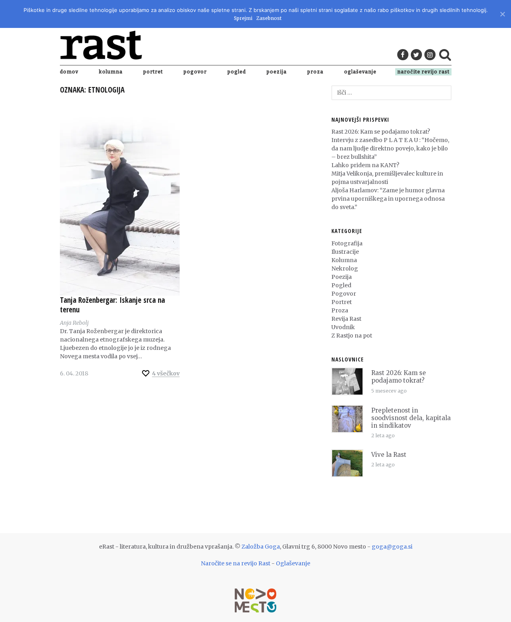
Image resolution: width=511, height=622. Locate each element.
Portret (153, 72)
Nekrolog (344, 268)
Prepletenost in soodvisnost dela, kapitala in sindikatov (411, 418)
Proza (315, 72)
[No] (502, 13)
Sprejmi (243, 18)
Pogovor (195, 72)
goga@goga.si (392, 546)
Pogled (237, 72)
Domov (69, 72)
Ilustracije (345, 251)
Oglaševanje (360, 72)
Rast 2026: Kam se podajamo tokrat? (380, 131)
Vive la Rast (388, 454)
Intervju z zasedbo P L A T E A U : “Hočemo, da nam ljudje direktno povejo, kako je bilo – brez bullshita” (390, 148)
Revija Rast (346, 318)
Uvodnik (343, 327)
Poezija (277, 72)
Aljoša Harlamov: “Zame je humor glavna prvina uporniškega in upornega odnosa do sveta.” (388, 199)
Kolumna (111, 72)
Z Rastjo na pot (351, 335)
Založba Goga (261, 546)
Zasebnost (268, 18)
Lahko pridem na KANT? (365, 165)
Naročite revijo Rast (423, 72)
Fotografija (346, 243)
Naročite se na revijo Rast (235, 563)
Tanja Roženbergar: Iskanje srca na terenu (112, 305)
